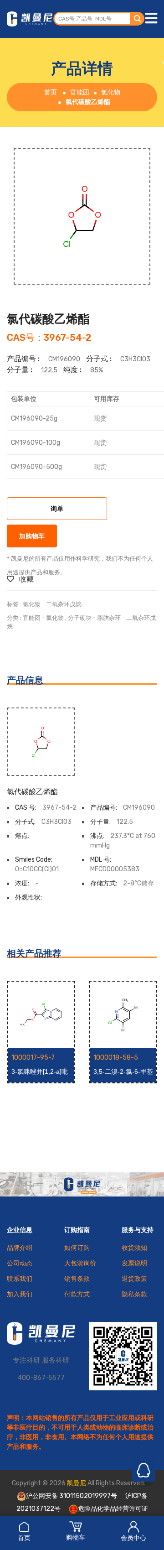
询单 (57, 509)
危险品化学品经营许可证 (113, 1509)
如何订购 (77, 1248)
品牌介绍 (19, 1248)
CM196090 (64, 359)
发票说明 (134, 1263)
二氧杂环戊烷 (64, 604)
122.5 (49, 370)
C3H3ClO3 (135, 359)
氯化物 (110, 92)
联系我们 (19, 1279)
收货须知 (134, 1248)
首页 (24, 1538)
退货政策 (134, 1279)
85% (96, 370)
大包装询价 (80, 1263)
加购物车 (32, 536)
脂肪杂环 (109, 617)
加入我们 (19, 1294)
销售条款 (77, 1279)
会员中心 (133, 1538)
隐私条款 (134, 1294)
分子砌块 (80, 617)
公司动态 (19, 1263)
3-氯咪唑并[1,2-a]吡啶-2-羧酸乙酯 (39, 1072)
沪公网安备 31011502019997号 (71, 1496)
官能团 (79, 92)
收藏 (25, 579)
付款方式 (77, 1294)
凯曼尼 (76, 1483)
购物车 (75, 1537)
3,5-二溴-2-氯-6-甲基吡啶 (123, 1072)
